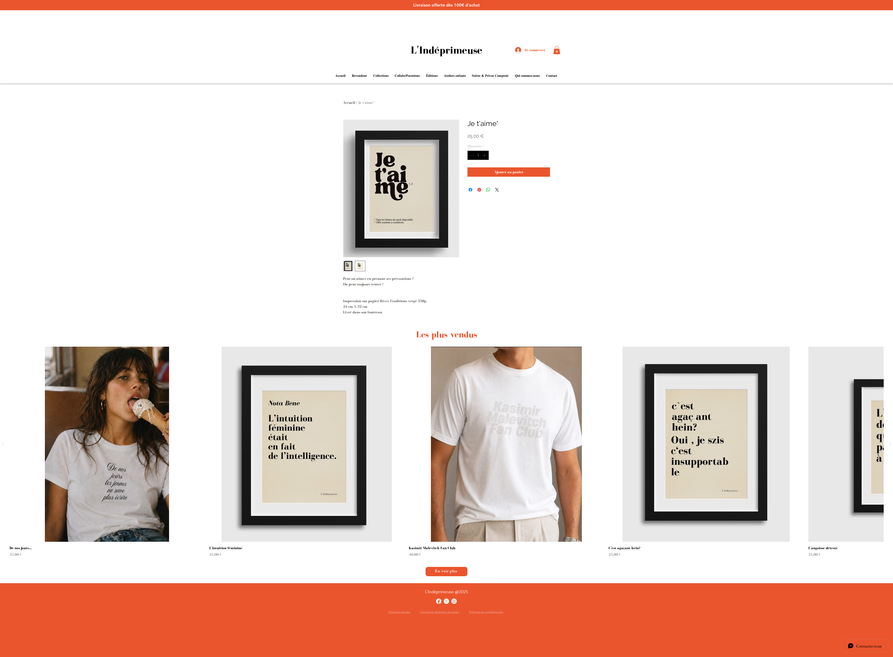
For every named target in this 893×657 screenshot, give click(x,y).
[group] (446, 452)
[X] (446, 601)
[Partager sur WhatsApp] (488, 190)
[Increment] (485, 155)
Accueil (349, 103)
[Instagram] (454, 601)
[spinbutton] (478, 155)
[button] (556, 50)
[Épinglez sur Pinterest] (479, 190)
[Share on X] (497, 190)
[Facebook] (438, 601)
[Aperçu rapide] (107, 444)
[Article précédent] (3, 444)
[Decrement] (471, 155)
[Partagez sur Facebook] (470, 190)
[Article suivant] (890, 444)
